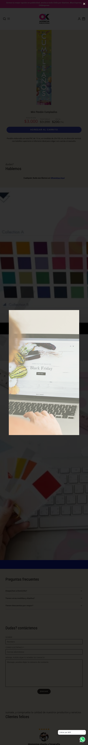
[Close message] (84, 731)
